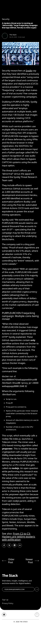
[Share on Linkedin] (14, 545)
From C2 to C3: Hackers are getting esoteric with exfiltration (18, 536)
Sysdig (29, 70)
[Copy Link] (20, 545)
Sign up (5, 599)
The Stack (12, 35)
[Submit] (37, 589)
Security (5, 19)
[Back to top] (37, 615)
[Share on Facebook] (4, 545)
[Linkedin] (4, 615)
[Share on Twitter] (9, 545)
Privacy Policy (7, 603)
